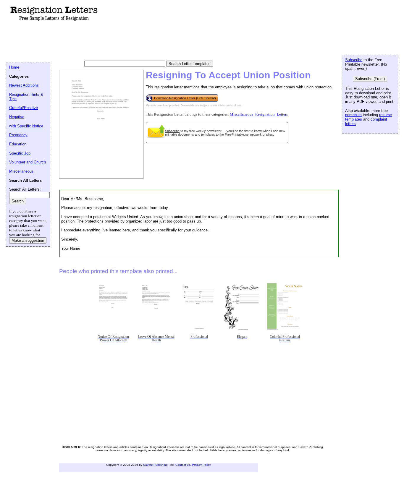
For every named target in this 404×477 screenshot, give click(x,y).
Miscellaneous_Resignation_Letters (259, 114)
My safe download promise (162, 105)
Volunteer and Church (27, 162)
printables (353, 115)
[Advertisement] (113, 41)
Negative (16, 117)
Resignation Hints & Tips (26, 96)
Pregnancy (18, 135)
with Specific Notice (26, 126)
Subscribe (172, 131)
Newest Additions (24, 85)
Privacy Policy (201, 464)
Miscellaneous (21, 171)
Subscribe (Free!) (370, 79)
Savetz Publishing (155, 464)
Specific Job (19, 153)
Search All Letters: (25, 189)
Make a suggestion (28, 240)
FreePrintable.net (237, 134)
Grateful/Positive (23, 108)
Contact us (182, 464)
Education (17, 144)
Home (14, 67)
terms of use (233, 105)
